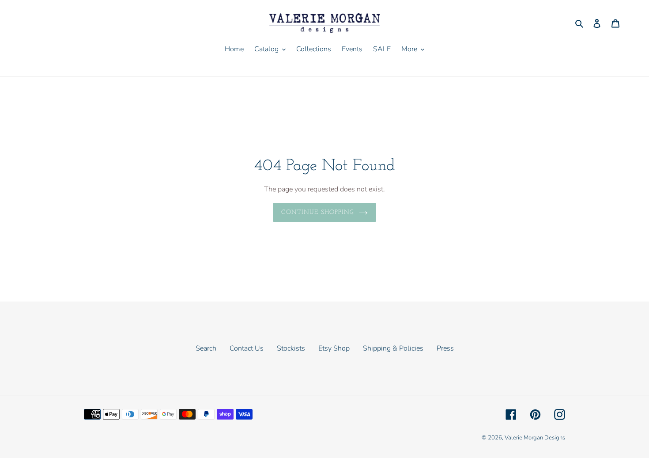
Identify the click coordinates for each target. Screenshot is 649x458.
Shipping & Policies (393, 348)
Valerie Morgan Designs (535, 438)
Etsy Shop (334, 348)
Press (445, 348)
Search (206, 348)
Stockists (291, 348)
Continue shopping (317, 212)
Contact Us (247, 348)
